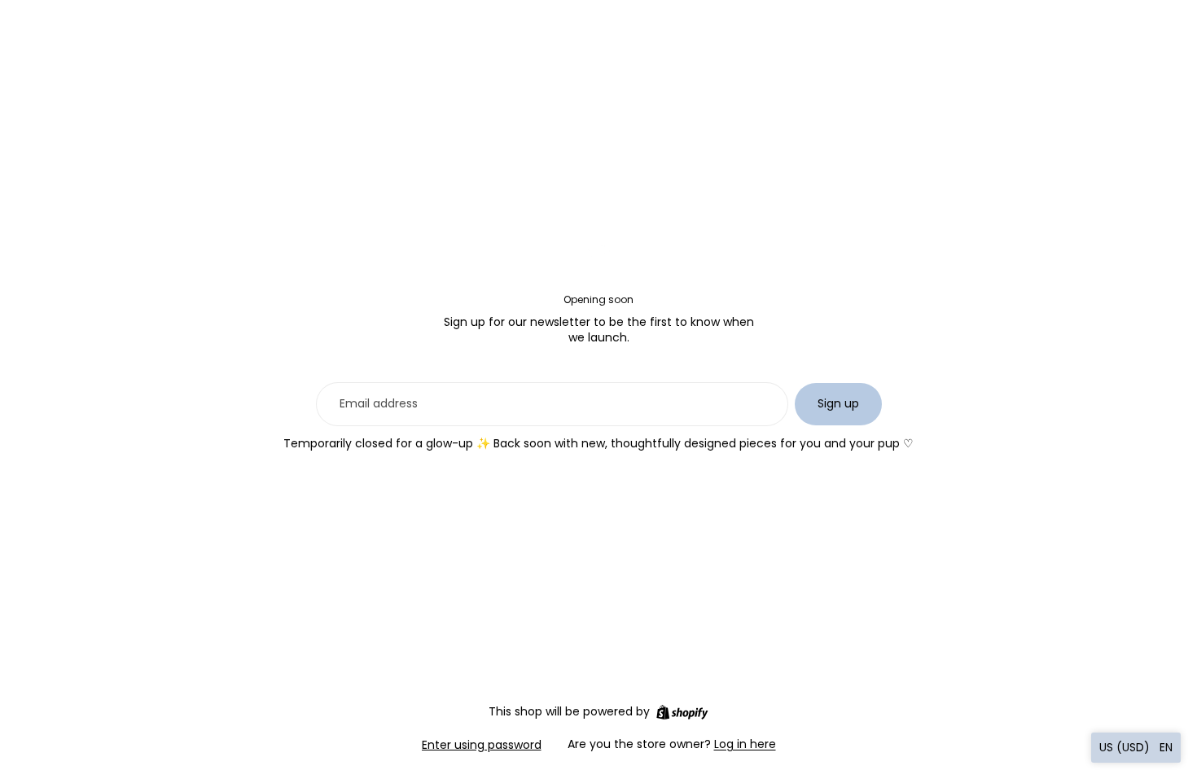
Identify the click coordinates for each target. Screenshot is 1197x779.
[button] (1136, 748)
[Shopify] (682, 712)
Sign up (838, 403)
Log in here (745, 744)
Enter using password (482, 745)
